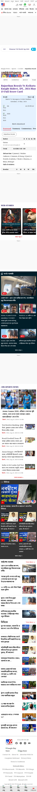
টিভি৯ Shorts (7, 13)
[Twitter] (21, 743)
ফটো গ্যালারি (22, 13)
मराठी (21, 1)
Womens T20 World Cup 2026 (19, 49)
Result (25, 80)
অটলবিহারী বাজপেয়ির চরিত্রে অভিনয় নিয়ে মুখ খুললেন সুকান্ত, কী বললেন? (26, 526)
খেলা (26, 9)
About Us (15, 755)
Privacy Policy (26, 758)
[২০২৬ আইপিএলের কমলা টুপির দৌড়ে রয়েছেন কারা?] (11, 209)
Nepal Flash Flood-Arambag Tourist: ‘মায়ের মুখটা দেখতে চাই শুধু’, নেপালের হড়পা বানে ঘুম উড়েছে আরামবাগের (9, 321)
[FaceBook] (16, 743)
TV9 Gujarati (18, 773)
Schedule (15, 80)
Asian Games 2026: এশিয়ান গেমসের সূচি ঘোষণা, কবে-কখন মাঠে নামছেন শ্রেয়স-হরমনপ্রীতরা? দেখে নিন (18, 414)
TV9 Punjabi (28, 773)
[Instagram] (25, 743)
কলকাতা (15, 9)
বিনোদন (32, 9)
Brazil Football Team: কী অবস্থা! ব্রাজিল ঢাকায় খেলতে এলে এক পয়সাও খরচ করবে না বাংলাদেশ (13, 441)
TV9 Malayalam (19, 776)
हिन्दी (2, 1)
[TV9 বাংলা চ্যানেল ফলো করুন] (24, 5)
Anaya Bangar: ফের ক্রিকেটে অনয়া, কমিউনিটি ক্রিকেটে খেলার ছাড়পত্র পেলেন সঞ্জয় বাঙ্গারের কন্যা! (13, 454)
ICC (4, 49)
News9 (7, 1)
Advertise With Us (26, 755)
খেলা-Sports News (9, 387)
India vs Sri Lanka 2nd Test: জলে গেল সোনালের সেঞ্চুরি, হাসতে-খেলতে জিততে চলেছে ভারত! (13, 468)
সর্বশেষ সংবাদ (7, 562)
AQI (20, 5)
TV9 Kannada (8, 773)
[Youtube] (29, 743)
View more (29, 562)
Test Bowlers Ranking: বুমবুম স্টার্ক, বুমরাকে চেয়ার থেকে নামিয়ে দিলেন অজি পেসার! (12, 428)
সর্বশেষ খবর (7, 9)
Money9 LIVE (23, 780)
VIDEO (15, 13)
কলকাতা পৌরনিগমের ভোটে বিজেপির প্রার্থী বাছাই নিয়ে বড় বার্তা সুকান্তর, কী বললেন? (8, 526)
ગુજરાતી (27, 1)
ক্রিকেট (4, 420)
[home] (2, 9)
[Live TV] (29, 5)
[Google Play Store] (11, 749)
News (6, 80)
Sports (14, 69)
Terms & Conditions (18, 762)
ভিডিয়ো (6, 482)
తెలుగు (17, 1)
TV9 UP (28, 776)
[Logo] (3, 5)
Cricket (20, 69)
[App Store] (24, 751)
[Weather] (17, 5)
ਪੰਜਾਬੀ (32, 1)
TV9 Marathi (20, 769)
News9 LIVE (13, 780)
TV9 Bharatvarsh (8, 769)
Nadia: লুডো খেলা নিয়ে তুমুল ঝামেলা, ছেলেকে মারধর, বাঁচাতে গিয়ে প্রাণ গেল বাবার (9, 343)
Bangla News (5, 69)
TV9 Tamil (8, 776)
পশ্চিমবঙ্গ (21, 9)
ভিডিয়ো (4, 622)
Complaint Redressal (12, 758)
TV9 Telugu (30, 769)
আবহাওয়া (30, 13)
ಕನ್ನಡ (12, 1)
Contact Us (6, 755)
